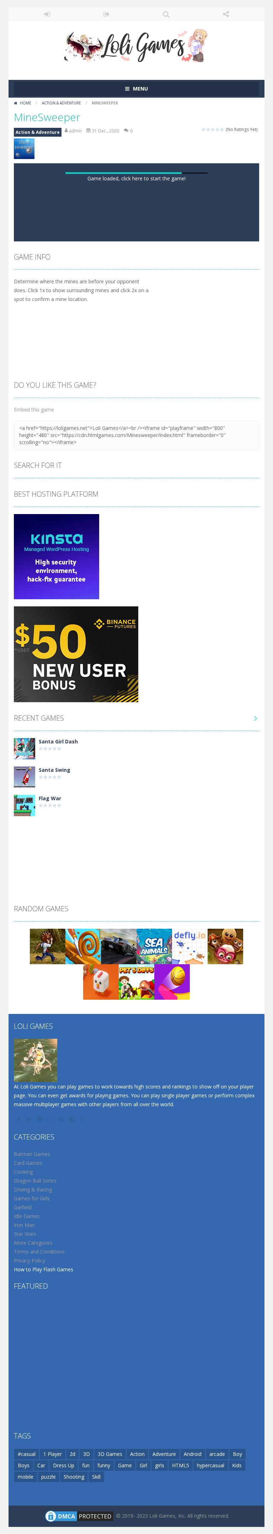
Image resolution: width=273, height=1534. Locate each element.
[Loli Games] (136, 43)
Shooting (74, 1476)
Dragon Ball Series (35, 1180)
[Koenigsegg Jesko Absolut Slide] (118, 946)
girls (159, 1465)
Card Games (28, 1162)
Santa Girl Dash (58, 741)
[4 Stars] (217, 129)
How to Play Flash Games (43, 1269)
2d (72, 1454)
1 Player (52, 1454)
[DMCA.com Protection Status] (79, 1515)
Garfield (23, 1207)
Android (193, 1454)
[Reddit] (40, 1119)
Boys (24, 1465)
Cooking (23, 1171)
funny (103, 1465)
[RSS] (83, 1119)
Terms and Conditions (39, 1251)
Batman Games (32, 1154)
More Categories (33, 1242)
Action (137, 1454)
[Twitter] (30, 1119)
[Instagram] (51, 1119)
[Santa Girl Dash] (24, 748)
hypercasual (210, 1465)
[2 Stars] (208, 129)
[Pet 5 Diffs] (136, 981)
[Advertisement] (136, 839)
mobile (25, 1476)
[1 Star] (204, 129)
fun (86, 1465)
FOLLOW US (226, 14)
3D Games (110, 1454)
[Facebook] (19, 1119)
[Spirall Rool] (83, 946)
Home (25, 102)
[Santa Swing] (24, 776)
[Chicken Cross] (101, 981)
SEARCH (166, 14)
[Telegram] (72, 1119)
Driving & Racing (33, 1189)
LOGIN (47, 14)
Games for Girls (32, 1198)
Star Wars (25, 1233)
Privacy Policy (29, 1260)
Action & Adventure (61, 102)
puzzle (48, 1476)
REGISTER (107, 14)
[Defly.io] (190, 946)
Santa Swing (54, 769)
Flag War (50, 798)
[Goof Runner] (47, 946)
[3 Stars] (213, 129)
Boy (237, 1454)
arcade (217, 1454)
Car (41, 1465)
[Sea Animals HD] (154, 946)
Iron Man (24, 1225)
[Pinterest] (62, 1119)
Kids (237, 1465)
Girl (143, 1465)
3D (86, 1454)
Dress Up (63, 1465)
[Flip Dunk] (172, 981)
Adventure (164, 1454)
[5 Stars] (222, 129)
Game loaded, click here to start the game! (136, 178)
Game (125, 1465)
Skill (96, 1476)
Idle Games (27, 1216)
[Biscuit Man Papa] (225, 946)
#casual (27, 1454)
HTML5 (180, 1465)
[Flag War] (24, 805)
